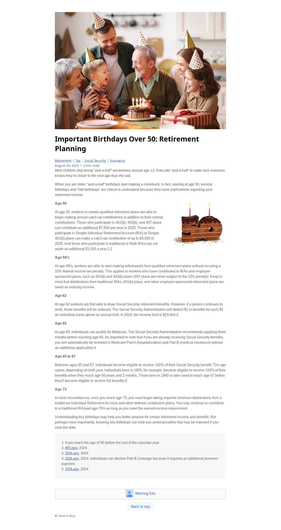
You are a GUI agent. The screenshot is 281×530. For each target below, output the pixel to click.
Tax (78, 160)
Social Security (95, 160)
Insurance (117, 160)
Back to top (140, 506)
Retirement (63, 160)
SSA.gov (72, 453)
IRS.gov (71, 448)
